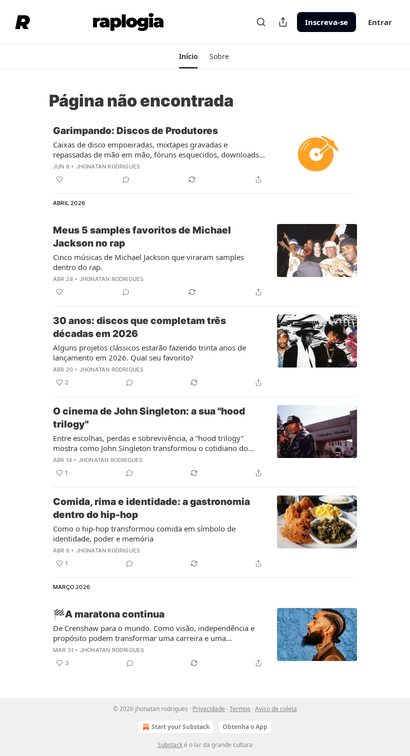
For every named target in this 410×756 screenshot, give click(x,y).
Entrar (380, 22)
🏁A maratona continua (108, 614)
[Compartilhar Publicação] (283, 22)
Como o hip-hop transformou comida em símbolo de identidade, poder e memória (144, 534)
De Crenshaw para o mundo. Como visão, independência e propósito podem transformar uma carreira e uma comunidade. (153, 633)
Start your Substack (181, 726)
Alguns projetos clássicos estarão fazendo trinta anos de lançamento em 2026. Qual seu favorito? (149, 352)
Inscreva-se (326, 22)
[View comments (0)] (126, 180)
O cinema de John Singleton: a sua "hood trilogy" (149, 418)
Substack (170, 744)
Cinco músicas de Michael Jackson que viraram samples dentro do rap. (148, 262)
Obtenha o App (245, 726)
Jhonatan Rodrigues (108, 166)
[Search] (261, 22)
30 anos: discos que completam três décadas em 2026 (139, 327)
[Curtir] (59, 180)
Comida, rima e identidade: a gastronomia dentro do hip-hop (151, 508)
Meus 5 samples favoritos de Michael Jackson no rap (142, 236)
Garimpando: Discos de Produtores (135, 130)
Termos (240, 708)
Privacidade (208, 708)
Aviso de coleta (276, 708)
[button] (188, 56)
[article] (205, 155)
